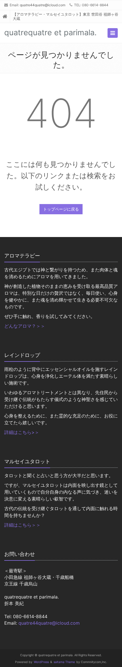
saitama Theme (64, 662)
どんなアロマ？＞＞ (24, 326)
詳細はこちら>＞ (21, 432)
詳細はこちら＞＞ (22, 525)
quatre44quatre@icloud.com (42, 5)
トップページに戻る (61, 209)
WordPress (41, 662)
